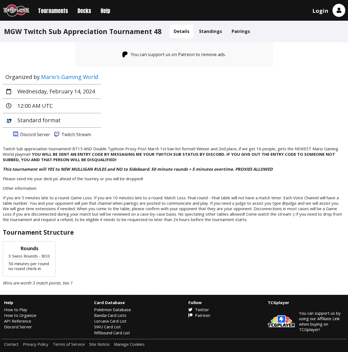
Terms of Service (69, 344)
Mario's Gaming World (69, 77)
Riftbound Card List (112, 332)
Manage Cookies (129, 344)
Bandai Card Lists (110, 315)
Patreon (202, 315)
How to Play (15, 309)
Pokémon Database (112, 309)
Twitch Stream (75, 134)
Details (181, 31)
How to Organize (20, 315)
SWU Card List (107, 326)
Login (320, 10)
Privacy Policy (35, 344)
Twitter (201, 309)
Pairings (241, 31)
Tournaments (53, 11)
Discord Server (34, 134)
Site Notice (99, 344)
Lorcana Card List (110, 321)
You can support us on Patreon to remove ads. (178, 54)
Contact (11, 344)
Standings (210, 31)
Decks (84, 11)
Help (105, 11)
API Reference (17, 321)
